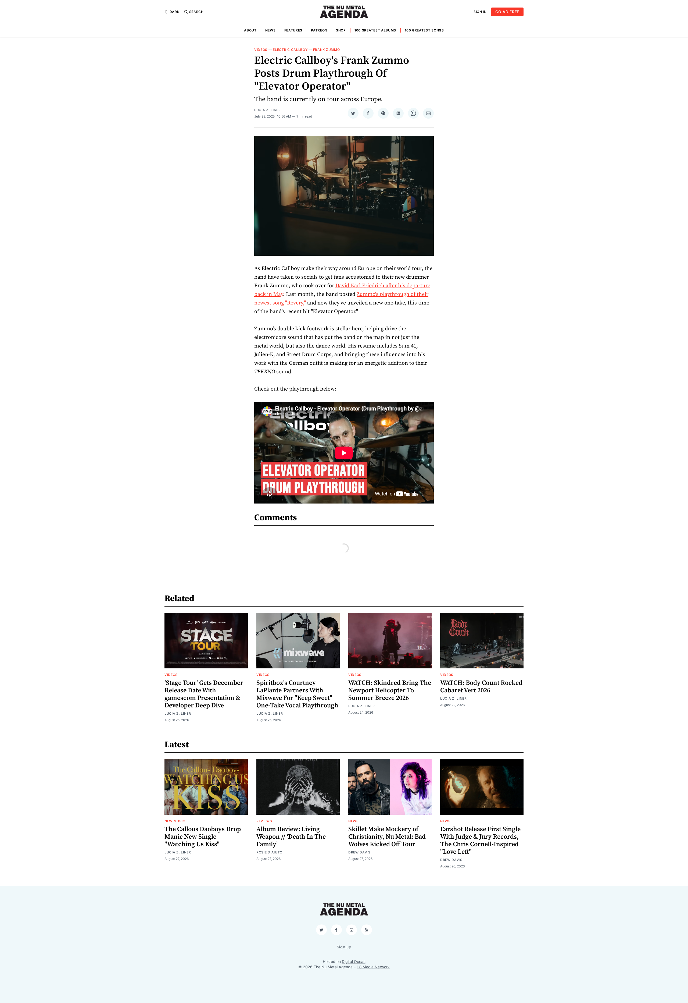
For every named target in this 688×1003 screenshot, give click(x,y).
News (270, 30)
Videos (260, 50)
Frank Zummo (326, 50)
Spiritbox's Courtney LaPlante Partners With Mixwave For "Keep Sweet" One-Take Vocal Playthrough (297, 694)
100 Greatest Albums (375, 30)
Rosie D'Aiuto (269, 852)
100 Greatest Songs (424, 30)
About (250, 30)
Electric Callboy (290, 50)
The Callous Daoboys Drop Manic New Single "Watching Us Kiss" (202, 836)
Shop (341, 30)
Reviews (264, 821)
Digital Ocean (354, 961)
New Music (174, 821)
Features (293, 30)
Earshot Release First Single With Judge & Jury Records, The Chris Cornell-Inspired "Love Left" (480, 840)
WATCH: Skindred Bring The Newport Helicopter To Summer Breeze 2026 (389, 690)
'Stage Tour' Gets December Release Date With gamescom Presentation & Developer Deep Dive (203, 694)
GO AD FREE (507, 11)
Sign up (344, 947)
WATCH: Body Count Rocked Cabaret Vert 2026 (481, 686)
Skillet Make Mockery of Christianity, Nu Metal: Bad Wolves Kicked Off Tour (387, 836)
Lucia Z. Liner (267, 110)
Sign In (480, 12)
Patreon (319, 30)
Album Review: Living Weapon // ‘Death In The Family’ (291, 836)
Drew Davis (359, 852)
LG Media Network (373, 967)
